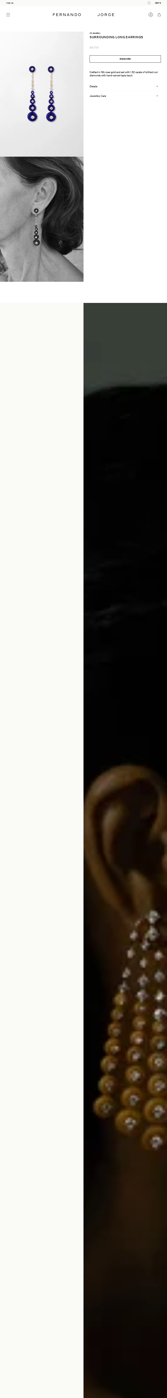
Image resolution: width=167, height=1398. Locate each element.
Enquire (125, 58)
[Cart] (159, 14)
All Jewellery (95, 33)
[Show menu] (8, 14)
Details (93, 86)
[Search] (15, 14)
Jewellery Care (98, 95)
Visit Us (9, 2)
